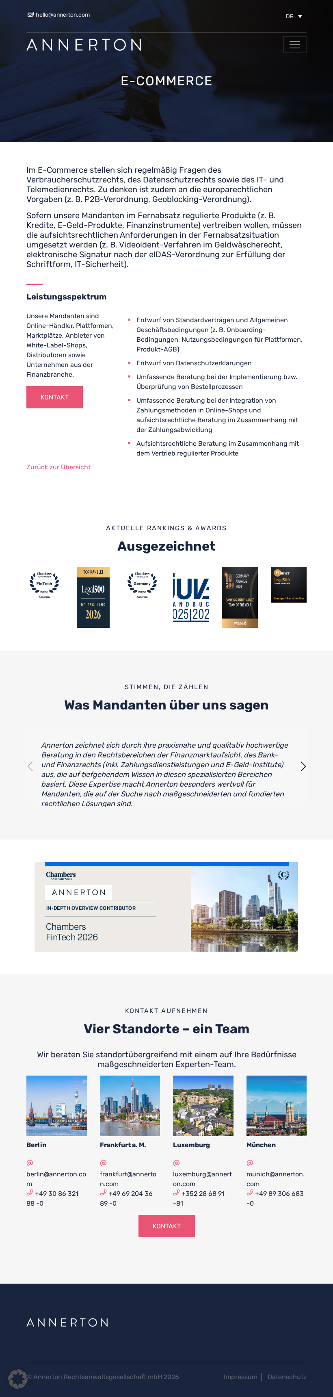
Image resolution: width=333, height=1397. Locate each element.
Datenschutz (287, 1377)
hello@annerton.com (62, 14)
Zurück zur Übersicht (58, 467)
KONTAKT (55, 397)
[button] (294, 16)
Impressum (240, 1377)
